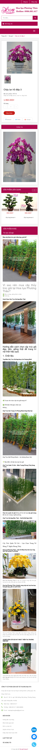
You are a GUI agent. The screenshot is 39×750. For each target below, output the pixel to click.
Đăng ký (25, 2)
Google (28, 119)
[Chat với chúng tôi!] (34, 737)
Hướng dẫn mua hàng (8, 719)
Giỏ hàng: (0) (8, 24)
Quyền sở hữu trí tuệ (8, 729)
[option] (8, 79)
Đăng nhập (34, 2)
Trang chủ (4, 36)
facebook (9, 119)
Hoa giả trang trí (24, 749)
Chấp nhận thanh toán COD (10, 733)
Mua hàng (9, 113)
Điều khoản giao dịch (8, 723)
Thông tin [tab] (19, 127)
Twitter (18, 119)
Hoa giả (11, 36)
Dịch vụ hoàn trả (7, 726)
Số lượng (6, 103)
